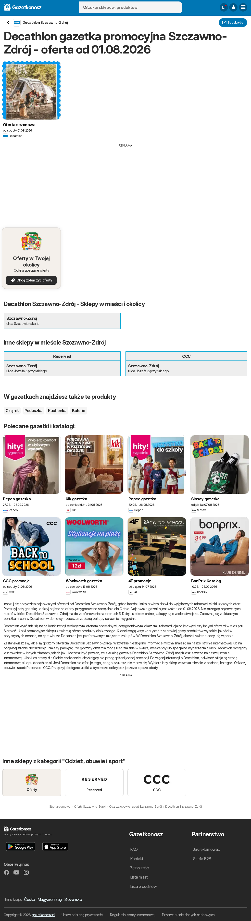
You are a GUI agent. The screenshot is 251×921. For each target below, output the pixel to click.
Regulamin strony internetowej (132, 915)
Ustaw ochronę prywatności (82, 915)
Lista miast (138, 877)
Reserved (33, 668)
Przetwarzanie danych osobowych (188, 915)
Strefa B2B (202, 858)
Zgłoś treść (139, 867)
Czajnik (12, 410)
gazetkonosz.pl (43, 915)
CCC (46, 668)
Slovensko (73, 899)
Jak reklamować (206, 849)
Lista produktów (143, 886)
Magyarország (50, 899)
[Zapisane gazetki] (224, 7)
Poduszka (33, 410)
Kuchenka (57, 410)
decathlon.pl (38, 648)
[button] (233, 7)
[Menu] (243, 7)
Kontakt (136, 858)
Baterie (78, 410)
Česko (29, 899)
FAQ (134, 849)
